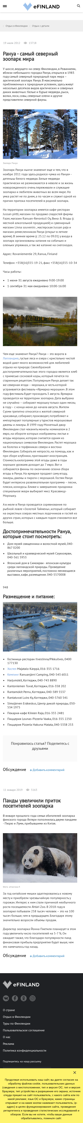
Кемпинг (13, 674)
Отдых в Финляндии (16, 1017)
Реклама (8, 1044)
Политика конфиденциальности (24, 1050)
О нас (6, 1037)
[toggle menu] (5, 6)
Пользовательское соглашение (24, 1030)
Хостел (11, 669)
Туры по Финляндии (16, 1023)
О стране (9, 1010)
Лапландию (11, 358)
